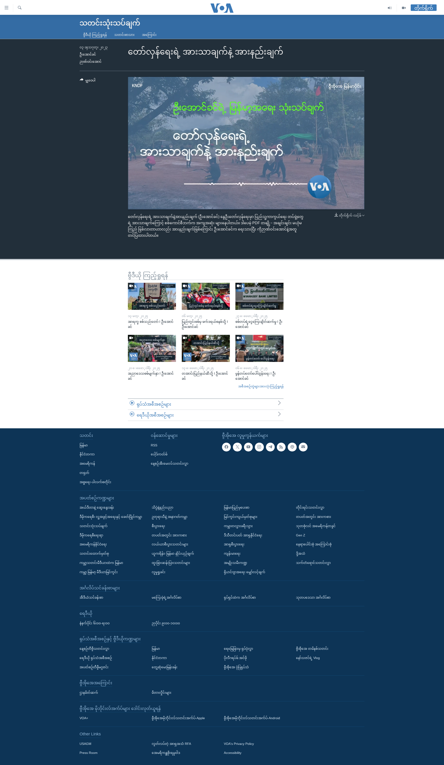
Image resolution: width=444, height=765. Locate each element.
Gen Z (300, 535)
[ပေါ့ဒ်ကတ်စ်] (292, 447)
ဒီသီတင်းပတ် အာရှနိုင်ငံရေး (243, 535)
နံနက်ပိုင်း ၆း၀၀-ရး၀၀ (95, 623)
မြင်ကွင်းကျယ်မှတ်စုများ (240, 517)
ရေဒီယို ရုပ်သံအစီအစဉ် (96, 658)
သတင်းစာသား (124, 35)
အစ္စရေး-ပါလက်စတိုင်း (95, 482)
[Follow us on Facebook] (226, 447)
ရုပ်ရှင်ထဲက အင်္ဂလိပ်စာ (240, 597)
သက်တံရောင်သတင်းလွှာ (313, 563)
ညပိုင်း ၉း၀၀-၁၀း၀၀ (166, 623)
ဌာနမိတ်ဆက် (89, 692)
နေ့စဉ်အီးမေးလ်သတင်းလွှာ (169, 463)
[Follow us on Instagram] (259, 447)
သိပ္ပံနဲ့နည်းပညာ (162, 507)
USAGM (85, 744)
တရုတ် (84, 473)
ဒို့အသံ (300, 553)
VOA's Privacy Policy (239, 744)
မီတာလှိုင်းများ (161, 692)
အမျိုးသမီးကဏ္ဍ (235, 563)
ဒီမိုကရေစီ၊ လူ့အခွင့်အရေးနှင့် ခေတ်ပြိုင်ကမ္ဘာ (111, 517)
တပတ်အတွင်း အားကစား (169, 535)
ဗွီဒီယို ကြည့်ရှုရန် (95, 35)
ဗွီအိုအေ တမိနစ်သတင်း (312, 648)
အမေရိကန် (87, 463)
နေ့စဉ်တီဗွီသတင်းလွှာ (94, 648)
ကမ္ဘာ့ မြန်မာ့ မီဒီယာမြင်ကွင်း (99, 572)
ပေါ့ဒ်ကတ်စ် (159, 454)
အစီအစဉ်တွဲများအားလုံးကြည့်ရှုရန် (261, 386)
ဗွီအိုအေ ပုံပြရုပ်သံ (236, 667)
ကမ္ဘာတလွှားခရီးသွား (238, 526)
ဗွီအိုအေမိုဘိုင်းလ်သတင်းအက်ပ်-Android (252, 718)
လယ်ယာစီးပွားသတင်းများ (170, 544)
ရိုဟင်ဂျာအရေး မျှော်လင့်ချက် (244, 572)
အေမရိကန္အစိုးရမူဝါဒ (166, 753)
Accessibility (232, 753)
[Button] (88, 81)
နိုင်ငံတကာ (87, 454)
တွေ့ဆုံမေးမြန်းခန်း (164, 667)
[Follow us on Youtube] (248, 447)
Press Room (89, 753)
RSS (154, 445)
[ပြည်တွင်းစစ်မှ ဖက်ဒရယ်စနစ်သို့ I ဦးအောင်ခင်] (206, 296)
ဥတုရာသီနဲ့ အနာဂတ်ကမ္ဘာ (169, 517)
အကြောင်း (149, 35)
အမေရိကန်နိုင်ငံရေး (93, 544)
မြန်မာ (84, 445)
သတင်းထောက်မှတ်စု (94, 553)
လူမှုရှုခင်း (158, 572)
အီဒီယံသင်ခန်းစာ (91, 597)
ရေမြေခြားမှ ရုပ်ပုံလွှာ (238, 648)
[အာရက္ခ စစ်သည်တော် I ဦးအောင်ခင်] (152, 296)
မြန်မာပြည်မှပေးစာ (236, 507)
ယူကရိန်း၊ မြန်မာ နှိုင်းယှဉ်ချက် (173, 553)
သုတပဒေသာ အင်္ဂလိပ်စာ (313, 597)
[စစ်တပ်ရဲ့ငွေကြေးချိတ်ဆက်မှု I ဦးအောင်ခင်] (259, 296)
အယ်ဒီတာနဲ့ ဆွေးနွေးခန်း (97, 507)
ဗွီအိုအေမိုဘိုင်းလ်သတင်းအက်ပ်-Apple (178, 718)
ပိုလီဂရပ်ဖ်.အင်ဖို (235, 658)
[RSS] (281, 447)
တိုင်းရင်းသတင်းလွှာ (310, 507)
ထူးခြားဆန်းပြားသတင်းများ (171, 563)
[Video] (404, 8)
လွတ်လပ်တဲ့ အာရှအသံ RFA (171, 744)
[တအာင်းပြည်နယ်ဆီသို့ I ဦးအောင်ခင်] (206, 348)
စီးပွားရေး (158, 526)
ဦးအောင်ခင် (88, 54)
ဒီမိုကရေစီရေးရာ (91, 535)
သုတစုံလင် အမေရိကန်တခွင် (316, 526)
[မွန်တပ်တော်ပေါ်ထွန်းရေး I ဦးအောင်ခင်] (259, 348)
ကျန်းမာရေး (232, 553)
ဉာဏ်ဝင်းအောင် (91, 61)
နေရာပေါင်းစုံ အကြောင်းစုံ (314, 544)
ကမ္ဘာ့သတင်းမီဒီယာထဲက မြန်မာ (101, 563)
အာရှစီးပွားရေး (234, 544)
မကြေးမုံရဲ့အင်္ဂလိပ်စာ (166, 597)
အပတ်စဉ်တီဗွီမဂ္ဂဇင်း (94, 667)
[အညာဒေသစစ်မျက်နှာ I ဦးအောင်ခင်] (152, 348)
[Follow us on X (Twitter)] (237, 447)
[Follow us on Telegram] (270, 447)
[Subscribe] (303, 447)
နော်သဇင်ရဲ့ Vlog (308, 658)
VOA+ (84, 718)
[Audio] (390, 8)
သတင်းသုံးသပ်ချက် (94, 526)
